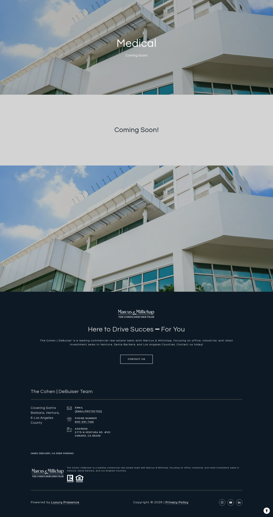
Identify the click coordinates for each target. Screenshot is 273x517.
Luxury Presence (65, 502)
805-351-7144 (84, 422)
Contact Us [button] (136, 359)
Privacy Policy (176, 502)
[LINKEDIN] (239, 502)
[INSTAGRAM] (222, 502)
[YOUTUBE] (231, 502)
